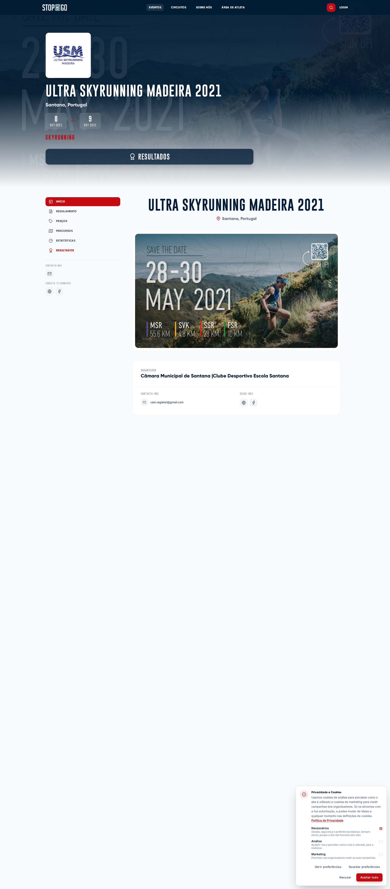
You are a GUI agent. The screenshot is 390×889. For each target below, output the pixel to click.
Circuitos (178, 7)
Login (343, 7)
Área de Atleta (233, 7)
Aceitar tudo (369, 877)
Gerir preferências (328, 866)
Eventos (155, 7)
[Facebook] (59, 291)
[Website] (50, 291)
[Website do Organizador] (244, 403)
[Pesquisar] (331, 7)
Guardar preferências (364, 866)
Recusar (345, 877)
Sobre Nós (204, 7)
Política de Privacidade (327, 820)
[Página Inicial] (54, 7)
